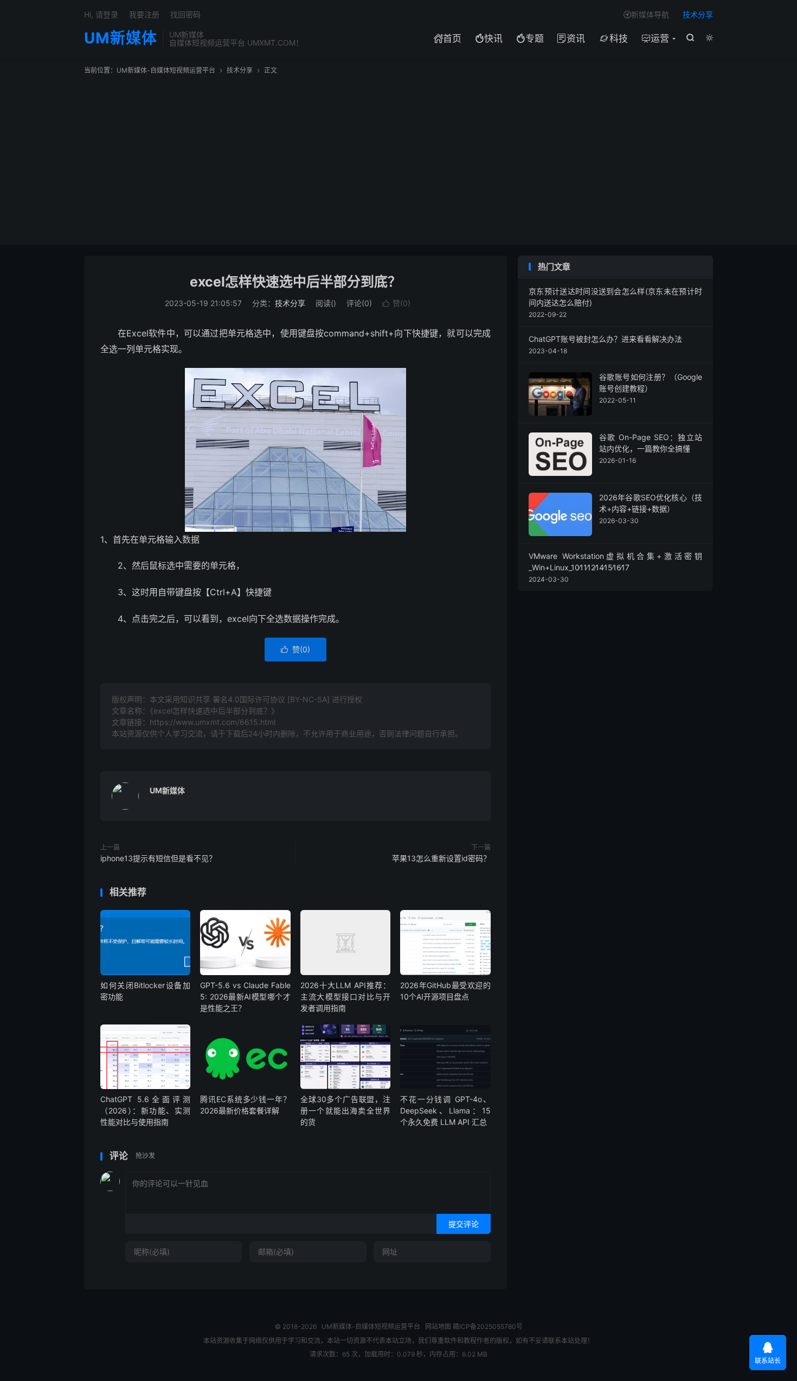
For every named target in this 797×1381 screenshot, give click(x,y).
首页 (447, 38)
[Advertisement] (398, 157)
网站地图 (438, 1326)
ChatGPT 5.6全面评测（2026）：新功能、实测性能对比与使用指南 (145, 1110)
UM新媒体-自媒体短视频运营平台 (166, 70)
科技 (613, 38)
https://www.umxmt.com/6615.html (212, 722)
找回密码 (185, 14)
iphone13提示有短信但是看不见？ (158, 858)
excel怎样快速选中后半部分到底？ (295, 281)
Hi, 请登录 (101, 14)
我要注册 (144, 14)
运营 (655, 38)
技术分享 (698, 14)
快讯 (489, 38)
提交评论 (463, 1224)
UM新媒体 (120, 38)
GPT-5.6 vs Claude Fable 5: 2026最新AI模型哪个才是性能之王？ (245, 997)
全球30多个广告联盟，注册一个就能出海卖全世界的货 (345, 1110)
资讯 (571, 38)
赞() (396, 303)
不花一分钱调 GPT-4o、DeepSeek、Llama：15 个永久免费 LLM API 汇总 (445, 1110)
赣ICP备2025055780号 (488, 1326)
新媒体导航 (646, 14)
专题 (530, 38)
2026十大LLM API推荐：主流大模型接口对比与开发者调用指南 (345, 997)
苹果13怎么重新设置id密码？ (441, 858)
